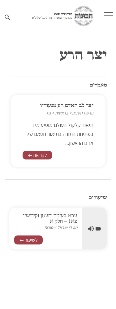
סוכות (48, 227)
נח (49, 113)
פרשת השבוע (82, 113)
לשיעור (28, 240)
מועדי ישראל (67, 227)
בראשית (61, 113)
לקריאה (37, 155)
